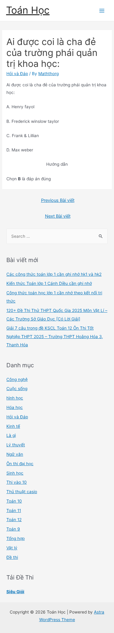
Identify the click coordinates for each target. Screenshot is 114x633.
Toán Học (28, 10)
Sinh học (14, 473)
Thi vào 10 (16, 482)
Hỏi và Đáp (17, 73)
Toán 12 (14, 519)
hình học (14, 398)
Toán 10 (14, 501)
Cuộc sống (16, 388)
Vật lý (11, 547)
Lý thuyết (15, 444)
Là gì (11, 435)
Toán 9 (13, 529)
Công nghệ (17, 379)
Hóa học (14, 407)
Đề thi (12, 557)
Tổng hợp (15, 538)
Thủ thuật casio (21, 491)
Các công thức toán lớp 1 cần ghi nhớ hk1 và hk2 (54, 274)
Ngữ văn (14, 454)
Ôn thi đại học (19, 463)
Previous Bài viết (57, 200)
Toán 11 (13, 510)
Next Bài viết (58, 216)
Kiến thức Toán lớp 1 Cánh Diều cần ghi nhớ (49, 283)
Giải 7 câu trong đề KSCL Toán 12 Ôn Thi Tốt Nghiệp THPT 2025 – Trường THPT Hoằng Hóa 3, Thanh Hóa (54, 336)
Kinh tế (13, 426)
